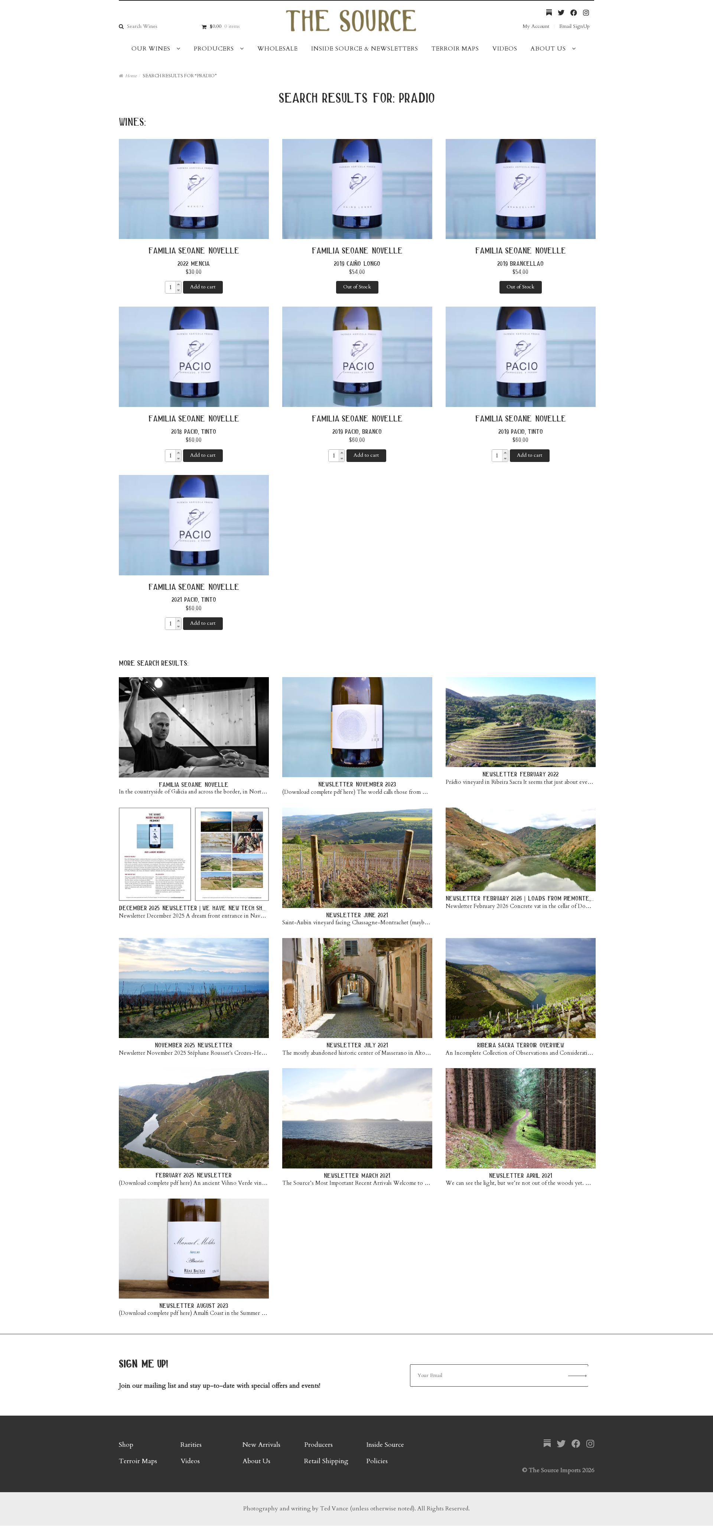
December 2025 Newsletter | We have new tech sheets (197, 908)
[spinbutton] (170, 287)
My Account (535, 26)
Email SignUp (574, 26)
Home (131, 76)
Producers (214, 49)
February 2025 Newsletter (194, 1175)
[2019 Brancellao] (521, 189)
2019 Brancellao (520, 263)
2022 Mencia (194, 263)
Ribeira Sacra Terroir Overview (520, 1045)
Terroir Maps (455, 49)
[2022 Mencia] (194, 189)
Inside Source (385, 1444)
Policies (377, 1461)
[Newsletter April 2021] (521, 1118)
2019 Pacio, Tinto (520, 431)
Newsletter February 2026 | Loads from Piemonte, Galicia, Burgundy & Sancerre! (561, 898)
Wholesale (277, 49)
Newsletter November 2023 (357, 784)
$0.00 (225, 26)
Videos (504, 49)
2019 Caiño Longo (357, 263)
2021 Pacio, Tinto (194, 599)
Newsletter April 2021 (520, 1175)
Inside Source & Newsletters (364, 49)
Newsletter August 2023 (193, 1305)
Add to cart (202, 286)
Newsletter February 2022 (520, 774)
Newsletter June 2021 (357, 915)
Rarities (191, 1444)
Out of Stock (357, 286)
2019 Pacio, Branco (357, 431)
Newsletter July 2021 (357, 1045)
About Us (548, 49)
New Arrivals (261, 1444)
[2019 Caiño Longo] (357, 189)
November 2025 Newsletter (193, 1045)
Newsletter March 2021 (357, 1175)
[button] (178, 284)
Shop (126, 1444)
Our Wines (150, 49)
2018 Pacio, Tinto (193, 431)
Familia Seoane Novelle (194, 250)
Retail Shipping (326, 1461)
